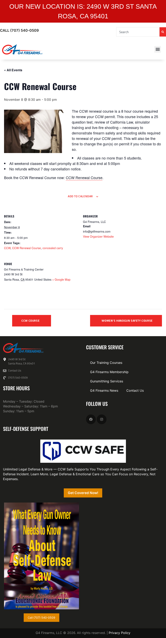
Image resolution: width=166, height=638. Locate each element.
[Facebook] (91, 419)
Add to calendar (80, 196)
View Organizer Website (98, 236)
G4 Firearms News (104, 390)
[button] (157, 49)
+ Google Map (61, 279)
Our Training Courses (106, 363)
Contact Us (135, 390)
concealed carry (53, 248)
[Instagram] (101, 419)
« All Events (13, 70)
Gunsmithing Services (106, 381)
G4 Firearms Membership (109, 372)
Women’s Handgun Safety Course (127, 320)
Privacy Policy (119, 633)
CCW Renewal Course (84, 177)
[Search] (163, 32)
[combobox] (138, 32)
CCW (7, 248)
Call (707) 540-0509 (19, 30)
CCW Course (30, 320)
